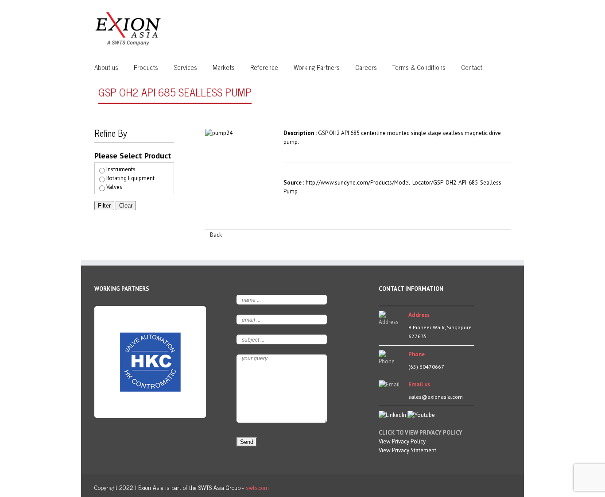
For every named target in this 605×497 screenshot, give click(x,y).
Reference (264, 67)
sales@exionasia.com (435, 396)
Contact (471, 67)
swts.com (257, 487)
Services (185, 67)
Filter (104, 205)
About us (106, 67)
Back (216, 235)
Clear (125, 205)
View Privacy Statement (407, 450)
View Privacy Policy (402, 441)
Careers (366, 67)
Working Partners (317, 67)
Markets (224, 67)
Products (146, 67)
